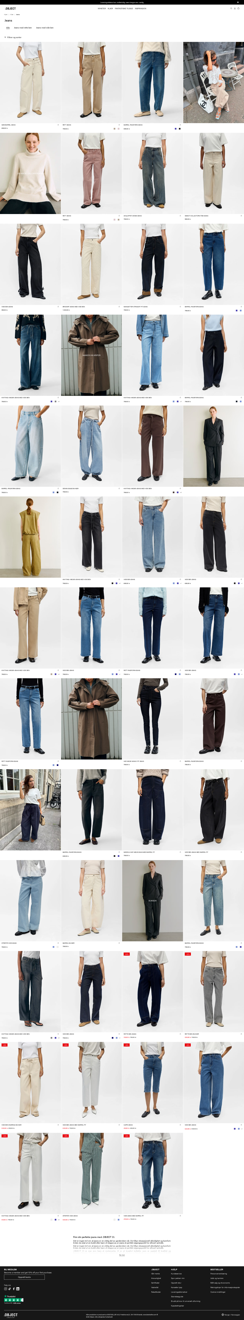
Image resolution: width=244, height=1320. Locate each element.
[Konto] (234, 8)
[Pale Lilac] (118, 129)
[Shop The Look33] (91, 719)
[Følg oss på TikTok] (9, 1288)
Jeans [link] (18, 14)
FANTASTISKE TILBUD (124, 8)
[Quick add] (58, 125)
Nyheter (102, 8)
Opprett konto (24, 1277)
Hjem (5, 14)
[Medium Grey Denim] (55, 401)
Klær (110, 8)
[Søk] (231, 8)
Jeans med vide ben (45, 27)
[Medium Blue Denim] (175, 129)
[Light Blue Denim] (240, 310)
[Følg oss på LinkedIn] (17, 1288)
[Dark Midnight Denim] (236, 401)
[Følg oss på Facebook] (13, 1288)
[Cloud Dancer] (57, 947)
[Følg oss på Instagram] (5, 1288)
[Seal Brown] (173, 492)
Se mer (122, 1255)
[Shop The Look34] (30, 537)
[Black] (179, 129)
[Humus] (114, 129)
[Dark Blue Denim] (175, 674)
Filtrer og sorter (14, 37)
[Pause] (238, 2)
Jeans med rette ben (23, 27)
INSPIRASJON (140, 8)
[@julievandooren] (30, 809)
